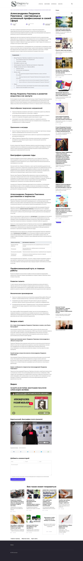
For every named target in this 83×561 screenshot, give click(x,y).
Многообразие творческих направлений (25, 59)
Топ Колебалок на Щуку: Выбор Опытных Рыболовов (65, 527)
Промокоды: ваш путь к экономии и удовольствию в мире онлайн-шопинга (63, 94)
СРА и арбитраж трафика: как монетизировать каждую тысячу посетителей (47, 502)
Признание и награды (21, 61)
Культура (60, 3)
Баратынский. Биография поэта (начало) (25, 87)
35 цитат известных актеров (63, 50)
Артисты (41, 3)
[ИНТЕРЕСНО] (64, 26)
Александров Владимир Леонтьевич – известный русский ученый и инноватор (64, 118)
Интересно (53, 3)
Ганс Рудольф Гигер (60, 329)
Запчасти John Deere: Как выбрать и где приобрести (32, 527)
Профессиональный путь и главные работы (24, 66)
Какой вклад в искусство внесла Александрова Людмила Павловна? (34, 80)
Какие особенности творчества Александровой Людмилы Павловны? (34, 82)
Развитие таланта (20, 68)
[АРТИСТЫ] (62, 114)
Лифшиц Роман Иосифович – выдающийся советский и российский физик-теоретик (63, 186)
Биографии (47, 3)
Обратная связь (26, 538)
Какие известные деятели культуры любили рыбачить (63, 29)
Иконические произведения (22, 70)
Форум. (12, 544)
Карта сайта (34, 538)
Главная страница (15, 538)
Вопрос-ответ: (17, 72)
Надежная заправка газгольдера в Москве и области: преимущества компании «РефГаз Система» (17, 502)
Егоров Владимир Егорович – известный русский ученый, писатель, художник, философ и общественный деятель (64, 129)
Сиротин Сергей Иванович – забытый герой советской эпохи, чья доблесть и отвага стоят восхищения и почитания (64, 211)
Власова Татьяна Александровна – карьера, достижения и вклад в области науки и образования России (64, 309)
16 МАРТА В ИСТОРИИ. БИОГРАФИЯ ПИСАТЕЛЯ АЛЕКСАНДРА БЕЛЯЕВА (32, 85)
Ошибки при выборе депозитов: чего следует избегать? (64, 501)
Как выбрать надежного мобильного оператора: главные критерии (17, 527)
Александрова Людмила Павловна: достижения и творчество (28, 65)
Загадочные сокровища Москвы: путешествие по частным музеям (63, 71)
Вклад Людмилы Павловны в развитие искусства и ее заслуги (29, 57)
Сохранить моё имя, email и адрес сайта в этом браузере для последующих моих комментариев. (30, 476)
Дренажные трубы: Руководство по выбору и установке (49, 519)
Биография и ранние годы (20, 63)
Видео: (15, 84)
